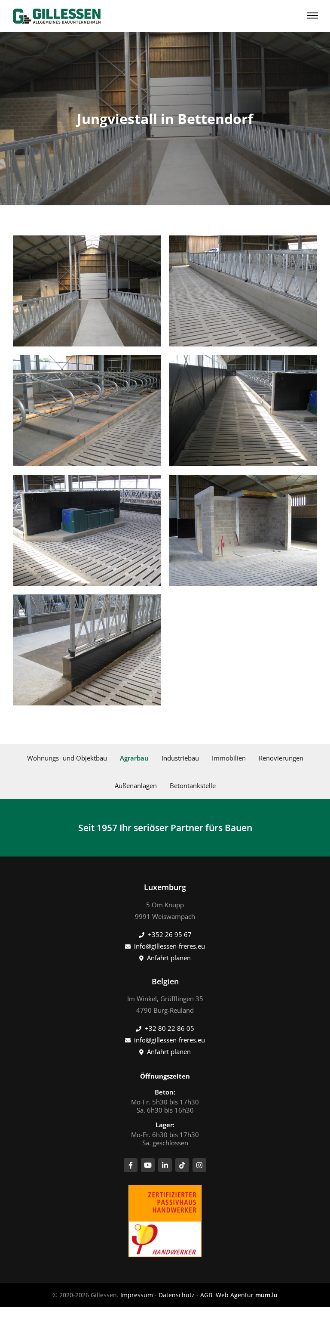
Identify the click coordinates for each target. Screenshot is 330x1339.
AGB (206, 1295)
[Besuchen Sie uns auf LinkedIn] (165, 1165)
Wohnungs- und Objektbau (67, 758)
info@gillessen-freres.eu (169, 946)
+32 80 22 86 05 (169, 1028)
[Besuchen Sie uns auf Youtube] (148, 1165)
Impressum (136, 1295)
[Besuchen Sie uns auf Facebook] (131, 1165)
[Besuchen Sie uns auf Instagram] (199, 1165)
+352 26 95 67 (170, 934)
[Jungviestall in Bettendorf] (87, 290)
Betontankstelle (193, 785)
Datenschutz (177, 1295)
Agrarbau (134, 758)
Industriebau (180, 758)
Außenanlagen (136, 785)
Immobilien (229, 758)
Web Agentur (235, 1295)
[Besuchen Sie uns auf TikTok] (182, 1165)
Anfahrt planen (169, 957)
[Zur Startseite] (57, 16)
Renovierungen (281, 758)
